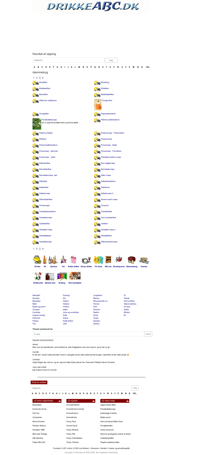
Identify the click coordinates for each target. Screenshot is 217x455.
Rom (95, 306)
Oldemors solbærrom (48, 100)
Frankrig (66, 295)
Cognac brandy (39, 315)
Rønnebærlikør (45, 169)
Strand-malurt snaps (109, 199)
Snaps (96, 318)
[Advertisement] (92, 32)
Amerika (36, 298)
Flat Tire (36, 413)
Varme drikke (129, 301)
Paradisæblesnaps (61, 121)
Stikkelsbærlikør (45, 199)
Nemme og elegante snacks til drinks (115, 433)
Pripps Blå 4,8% (39, 442)
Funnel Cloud (71, 425)
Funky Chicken (72, 442)
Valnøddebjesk (45, 235)
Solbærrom (105, 187)
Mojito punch (105, 417)
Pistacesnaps (106, 138)
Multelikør (105, 88)
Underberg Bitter (107, 438)
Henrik (35, 344)
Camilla (36, 352)
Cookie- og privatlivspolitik (119, 448)
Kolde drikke (68, 320)
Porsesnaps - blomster (48, 151)
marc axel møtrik (39, 367)
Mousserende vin (100, 301)
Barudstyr (37, 301)
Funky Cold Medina (74, 438)
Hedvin (66, 301)
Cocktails (36, 312)
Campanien (37, 417)
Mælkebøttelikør (107, 94)
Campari (36, 309)
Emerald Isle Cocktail (75, 409)
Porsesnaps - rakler (47, 157)
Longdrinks (97, 295)
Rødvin (96, 312)
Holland (66, 303)
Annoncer (95, 448)
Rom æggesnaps (108, 163)
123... (148, 67)
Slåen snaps (106, 175)
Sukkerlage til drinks (108, 413)
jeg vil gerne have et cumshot (45, 369)
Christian (36, 359)
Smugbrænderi (106, 425)
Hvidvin (66, 306)
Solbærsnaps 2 (107, 193)
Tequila (126, 298)
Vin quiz (127, 306)
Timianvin (105, 205)
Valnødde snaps (45, 229)
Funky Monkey (72, 429)
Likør (65, 323)
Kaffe (65, 315)
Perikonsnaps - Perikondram (112, 132)
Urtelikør (104, 223)
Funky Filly (70, 433)
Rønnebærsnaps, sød (48, 175)
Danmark (36, 318)
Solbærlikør (43, 187)
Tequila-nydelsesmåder (109, 442)
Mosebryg (105, 82)
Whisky (127, 312)
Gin (64, 298)
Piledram (42, 138)
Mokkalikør (37, 404)
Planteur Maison (39, 425)
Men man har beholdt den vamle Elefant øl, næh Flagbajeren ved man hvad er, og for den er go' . (72, 347)
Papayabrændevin (108, 113)
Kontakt (103, 448)
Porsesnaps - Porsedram (111, 151)
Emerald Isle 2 (72, 413)
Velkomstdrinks (130, 303)
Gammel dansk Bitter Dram (111, 421)
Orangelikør (44, 113)
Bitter (35, 303)
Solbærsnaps (44, 193)
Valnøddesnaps (45, 241)
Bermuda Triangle (40, 433)
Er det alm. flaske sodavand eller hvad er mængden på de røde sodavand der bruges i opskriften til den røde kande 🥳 (81, 354)
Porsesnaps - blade (109, 145)
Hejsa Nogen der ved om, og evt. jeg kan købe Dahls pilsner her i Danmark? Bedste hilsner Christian (74, 362)
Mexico (96, 298)
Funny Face (71, 421)
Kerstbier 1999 (38, 429)
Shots (95, 315)
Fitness (36, 320)
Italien (65, 309)
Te (125, 295)
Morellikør (43, 82)
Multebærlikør (44, 88)
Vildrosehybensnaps (109, 241)
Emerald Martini (72, 404)
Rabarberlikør (44, 163)
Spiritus (96, 323)
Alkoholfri (36, 295)
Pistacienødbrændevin (48, 145)
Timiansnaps (44, 205)
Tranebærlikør (106, 211)
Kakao (65, 318)
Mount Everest (39, 421)
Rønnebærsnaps (108, 169)
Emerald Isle (71, 417)
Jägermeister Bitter (108, 404)
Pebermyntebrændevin (110, 119)
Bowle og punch (39, 306)
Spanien (96, 320)
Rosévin (96, 309)
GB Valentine (38, 438)
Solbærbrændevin (108, 181)
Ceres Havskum (107, 429)
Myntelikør (43, 94)
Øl (125, 315)
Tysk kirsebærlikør (108, 217)
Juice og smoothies (71, 312)
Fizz (34, 323)
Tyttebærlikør (44, 223)
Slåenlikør (43, 181)
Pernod (96, 303)
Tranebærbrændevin (47, 211)
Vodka (126, 309)
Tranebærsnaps (45, 217)
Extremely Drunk (39, 409)
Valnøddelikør (106, 235)
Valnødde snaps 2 (108, 229)
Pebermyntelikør (46, 132)
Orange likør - (107, 100)
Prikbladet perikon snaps (111, 157)
